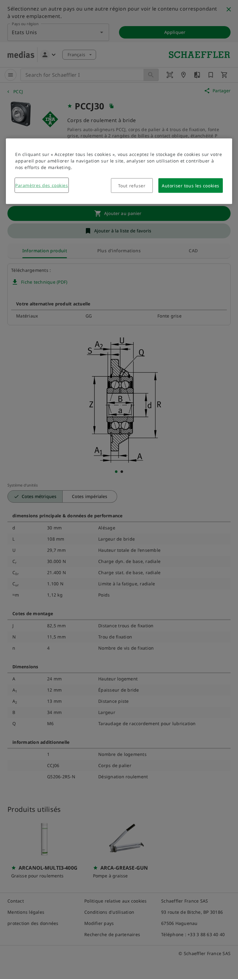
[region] (119, 171)
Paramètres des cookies (41, 185)
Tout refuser (132, 185)
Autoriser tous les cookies (190, 185)
